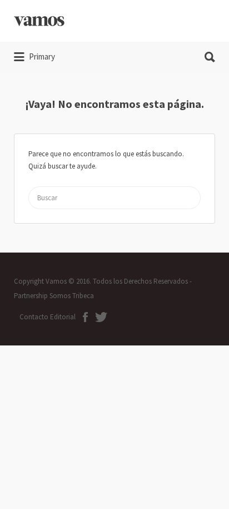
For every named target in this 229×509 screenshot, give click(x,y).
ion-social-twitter (101, 317)
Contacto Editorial (47, 317)
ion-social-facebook (85, 317)
